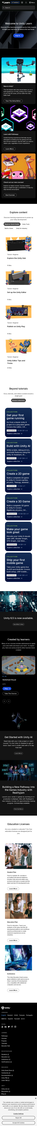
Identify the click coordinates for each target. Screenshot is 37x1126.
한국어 (23, 1018)
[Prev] (4, 701)
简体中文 (3, 1018)
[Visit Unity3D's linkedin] (5, 1027)
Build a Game (9, 228)
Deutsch (10, 1015)
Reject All (18, 1118)
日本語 (16, 1015)
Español (10, 1018)
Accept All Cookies (19, 1123)
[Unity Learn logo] (6, 2)
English (3, 1015)
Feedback (16, 2)
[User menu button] (26, 2)
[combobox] (18, 7)
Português (29, 1015)
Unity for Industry (21, 228)
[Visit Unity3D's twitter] (9, 1027)
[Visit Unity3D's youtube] (2, 1027)
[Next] (9, 701)
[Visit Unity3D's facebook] (12, 1027)
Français (22, 1015)
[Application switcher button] (22, 2)
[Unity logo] (6, 1007)
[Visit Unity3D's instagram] (15, 1027)
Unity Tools (25, 224)
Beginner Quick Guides (12, 224)
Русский (17, 1018)
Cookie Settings (18, 1113)
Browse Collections (18, 400)
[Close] (36, 1098)
